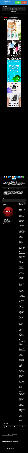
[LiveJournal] (17, 177)
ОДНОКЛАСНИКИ (14, 181)
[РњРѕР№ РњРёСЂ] (9, 177)
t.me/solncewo (18, 19)
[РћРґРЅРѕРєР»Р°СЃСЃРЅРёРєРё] (6, 177)
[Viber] (21, 177)
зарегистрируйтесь (17, 188)
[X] (11, 177)
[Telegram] (15, 179)
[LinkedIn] (15, 177)
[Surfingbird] (19, 177)
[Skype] (13, 179)
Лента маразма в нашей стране (11, 192)
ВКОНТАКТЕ (19, 180)
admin (4, 204)
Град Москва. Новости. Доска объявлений (13, 191)
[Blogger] (13, 177)
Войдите (10, 188)
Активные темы (14, 11)
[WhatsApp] (23, 177)
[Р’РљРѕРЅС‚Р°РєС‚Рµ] (4, 177)
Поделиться (21, 202)
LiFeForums (14, 434)
